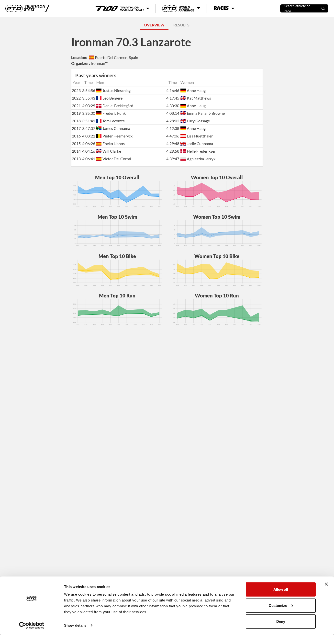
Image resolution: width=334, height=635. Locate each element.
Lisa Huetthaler (199, 136)
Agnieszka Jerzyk (201, 158)
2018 (76, 120)
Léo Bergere (112, 98)
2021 (76, 105)
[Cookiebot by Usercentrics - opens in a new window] (31, 625)
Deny (280, 621)
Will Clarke (111, 151)
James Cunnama (116, 128)
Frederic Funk (114, 113)
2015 (76, 143)
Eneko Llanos (113, 143)
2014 (76, 151)
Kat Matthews (199, 98)
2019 (76, 113)
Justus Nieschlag (116, 90)
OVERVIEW (154, 25)
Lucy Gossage (198, 120)
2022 (76, 98)
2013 (76, 158)
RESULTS (181, 25)
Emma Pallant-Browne (205, 113)
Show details (75, 625)
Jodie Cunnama (200, 143)
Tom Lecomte (113, 120)
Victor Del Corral (116, 158)
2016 (76, 136)
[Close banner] (326, 584)
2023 (76, 90)
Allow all (280, 589)
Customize (278, 605)
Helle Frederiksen (201, 151)
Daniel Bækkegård (117, 105)
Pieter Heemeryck (117, 136)
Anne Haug (196, 90)
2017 (76, 128)
